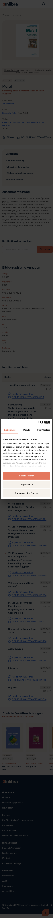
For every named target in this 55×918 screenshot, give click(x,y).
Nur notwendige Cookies (26, 493)
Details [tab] (26, 430)
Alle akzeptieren (26, 476)
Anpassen (25, 484)
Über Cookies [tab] (43, 430)
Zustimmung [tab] (9, 430)
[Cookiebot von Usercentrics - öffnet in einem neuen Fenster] (38, 422)
